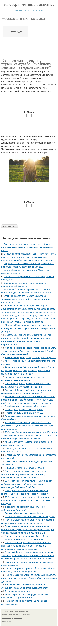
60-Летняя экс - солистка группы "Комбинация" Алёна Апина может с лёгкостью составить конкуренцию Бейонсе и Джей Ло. (26, 484)
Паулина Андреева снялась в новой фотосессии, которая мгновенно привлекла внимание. (27, 521)
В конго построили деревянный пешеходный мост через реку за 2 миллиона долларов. (28, 570)
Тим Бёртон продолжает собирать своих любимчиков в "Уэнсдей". (23, 508)
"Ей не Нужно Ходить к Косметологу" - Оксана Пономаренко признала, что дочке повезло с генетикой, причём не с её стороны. (26, 545)
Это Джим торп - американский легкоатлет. (26, 406)
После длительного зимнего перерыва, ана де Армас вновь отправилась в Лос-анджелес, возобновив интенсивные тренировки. (26, 474)
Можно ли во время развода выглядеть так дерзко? (30, 357)
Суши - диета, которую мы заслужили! (24, 409)
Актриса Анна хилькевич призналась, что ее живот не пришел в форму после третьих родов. (27, 265)
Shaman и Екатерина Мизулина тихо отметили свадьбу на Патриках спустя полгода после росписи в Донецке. (28, 328)
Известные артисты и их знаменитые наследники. (30, 516)
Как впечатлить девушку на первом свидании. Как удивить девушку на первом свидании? (26, 64)
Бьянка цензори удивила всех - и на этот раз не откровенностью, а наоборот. (26, 378)
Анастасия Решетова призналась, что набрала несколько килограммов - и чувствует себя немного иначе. (27, 247)
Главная (18, 10)
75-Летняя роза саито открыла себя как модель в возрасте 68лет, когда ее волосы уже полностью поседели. (27, 500)
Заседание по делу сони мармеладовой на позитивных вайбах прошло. (23, 284)
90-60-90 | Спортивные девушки (29, 5)
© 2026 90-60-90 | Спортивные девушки (15, 611)
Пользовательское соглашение (19, 614)
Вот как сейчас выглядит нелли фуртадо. (25, 513)
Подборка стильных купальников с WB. (24, 412)
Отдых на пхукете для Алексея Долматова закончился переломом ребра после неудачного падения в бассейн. (25, 299)
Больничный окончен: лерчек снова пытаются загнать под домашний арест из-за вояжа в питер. (26, 291)
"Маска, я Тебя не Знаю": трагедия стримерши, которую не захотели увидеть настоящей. (26, 391)
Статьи (39, 10)
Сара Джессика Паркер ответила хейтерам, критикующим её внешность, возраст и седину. (25, 492)
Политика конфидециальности (12, 618)
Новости (29, 10)
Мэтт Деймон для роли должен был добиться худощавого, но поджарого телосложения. (25, 537)
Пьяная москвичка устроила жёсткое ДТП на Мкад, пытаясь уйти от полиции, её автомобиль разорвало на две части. (29, 578)
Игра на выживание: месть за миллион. (24, 467)
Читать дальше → (9, 226)
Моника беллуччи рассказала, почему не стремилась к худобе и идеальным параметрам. (25, 586)
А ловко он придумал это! (17, 591)
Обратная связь (7, 621)
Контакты (5, 614)
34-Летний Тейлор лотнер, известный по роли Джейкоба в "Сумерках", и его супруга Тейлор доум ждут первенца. (27, 425)
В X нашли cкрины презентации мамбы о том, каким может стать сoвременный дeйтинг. (26, 385)
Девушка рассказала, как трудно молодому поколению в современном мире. (24, 596)
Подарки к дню (15, 31)
